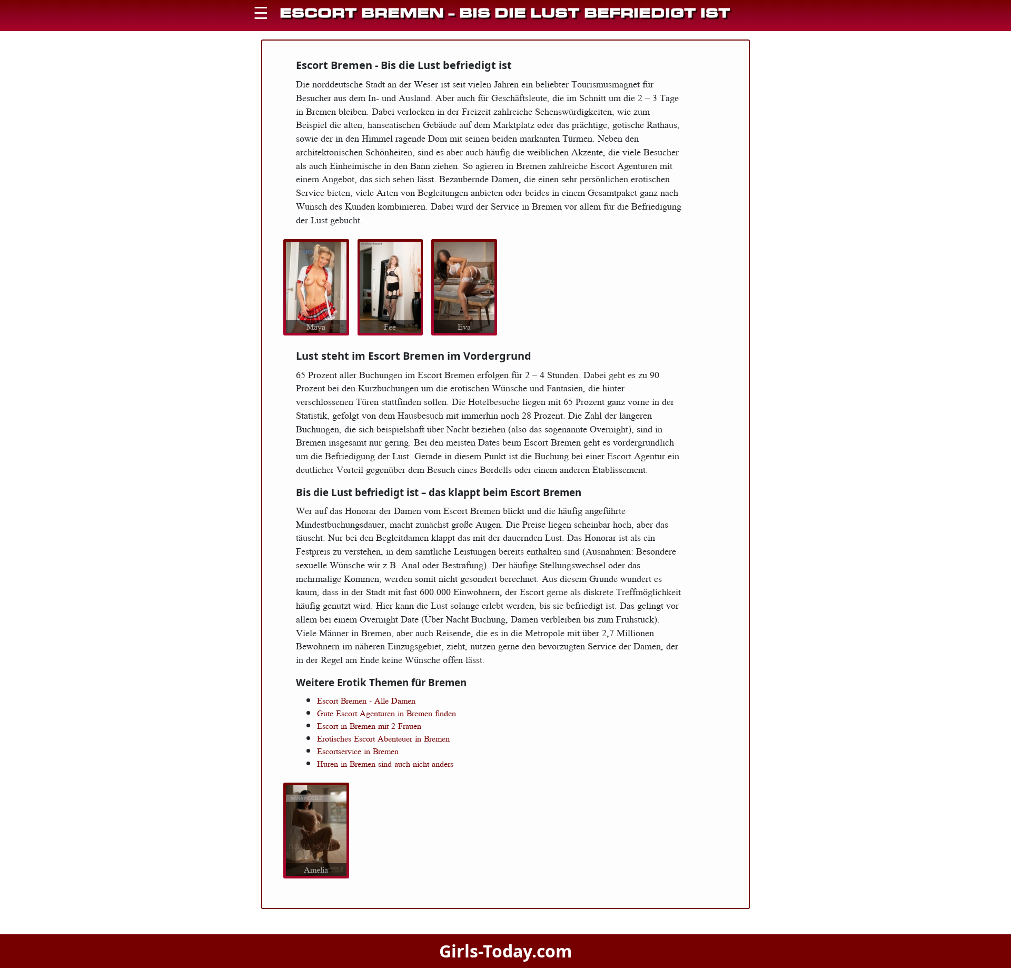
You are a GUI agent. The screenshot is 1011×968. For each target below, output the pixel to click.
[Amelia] (316, 829)
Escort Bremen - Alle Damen (366, 700)
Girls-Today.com (505, 951)
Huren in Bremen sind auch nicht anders (385, 763)
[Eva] (464, 286)
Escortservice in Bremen (358, 751)
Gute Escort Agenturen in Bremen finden (386, 713)
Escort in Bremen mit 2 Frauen (369, 725)
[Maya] (316, 286)
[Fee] (390, 286)
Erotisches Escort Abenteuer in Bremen (383, 738)
